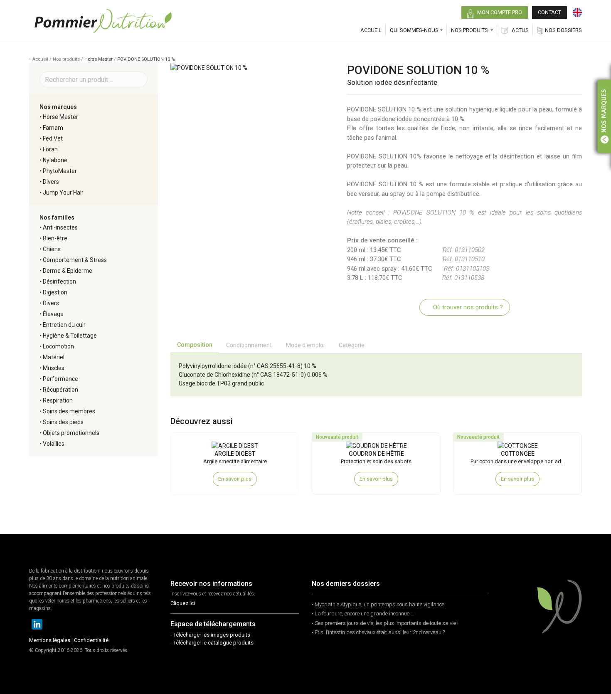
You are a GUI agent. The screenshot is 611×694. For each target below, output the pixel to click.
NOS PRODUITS (470, 30)
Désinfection (59, 281)
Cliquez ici (182, 603)
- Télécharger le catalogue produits (212, 643)
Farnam (53, 127)
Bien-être (55, 238)
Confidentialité (91, 640)
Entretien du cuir (64, 324)
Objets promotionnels (71, 433)
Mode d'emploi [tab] (305, 345)
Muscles (53, 368)
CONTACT (549, 12)
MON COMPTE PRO (499, 12)
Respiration (58, 400)
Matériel (53, 357)
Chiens (52, 249)
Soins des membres (69, 411)
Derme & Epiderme (67, 270)
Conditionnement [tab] (249, 345)
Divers (51, 181)
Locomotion (58, 346)
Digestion (55, 292)
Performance (60, 378)
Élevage (53, 314)
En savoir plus (234, 479)
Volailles (53, 443)
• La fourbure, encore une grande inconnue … (363, 613)
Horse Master (98, 59)
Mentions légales (49, 640)
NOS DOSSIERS (563, 30)
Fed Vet (53, 138)
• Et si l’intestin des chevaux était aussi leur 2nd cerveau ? (378, 632)
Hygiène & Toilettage (70, 335)
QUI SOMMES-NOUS (414, 30)
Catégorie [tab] (352, 345)
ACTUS (519, 30)
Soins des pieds (63, 422)
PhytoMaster (60, 171)
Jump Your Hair (63, 192)
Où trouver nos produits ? (467, 307)
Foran (50, 149)
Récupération (60, 389)
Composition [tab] (194, 344)
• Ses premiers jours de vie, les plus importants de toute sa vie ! (385, 623)
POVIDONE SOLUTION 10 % (146, 59)
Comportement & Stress (75, 260)
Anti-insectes (60, 227)
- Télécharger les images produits (210, 635)
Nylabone (55, 160)
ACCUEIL (371, 30)
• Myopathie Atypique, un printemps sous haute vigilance (378, 604)
